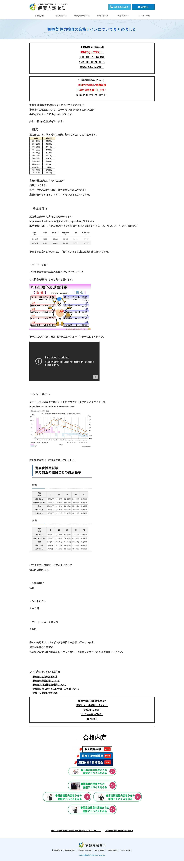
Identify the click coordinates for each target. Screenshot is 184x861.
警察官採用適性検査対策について (49, 684)
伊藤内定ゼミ (88, 855)
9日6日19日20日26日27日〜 (92, 95)
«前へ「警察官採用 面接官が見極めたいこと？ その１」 (76, 831)
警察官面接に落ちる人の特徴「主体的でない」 (56, 689)
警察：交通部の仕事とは (45, 693)
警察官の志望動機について (46, 680)
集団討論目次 (102, 16)
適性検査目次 (60, 16)
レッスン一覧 (144, 16)
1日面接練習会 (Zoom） (92, 85)
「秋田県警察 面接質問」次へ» (119, 831)
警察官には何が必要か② (45, 676)
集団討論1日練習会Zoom (92, 701)
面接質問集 (40, 16)
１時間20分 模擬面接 (92, 47)
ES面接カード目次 (81, 16)
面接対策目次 (123, 16)
